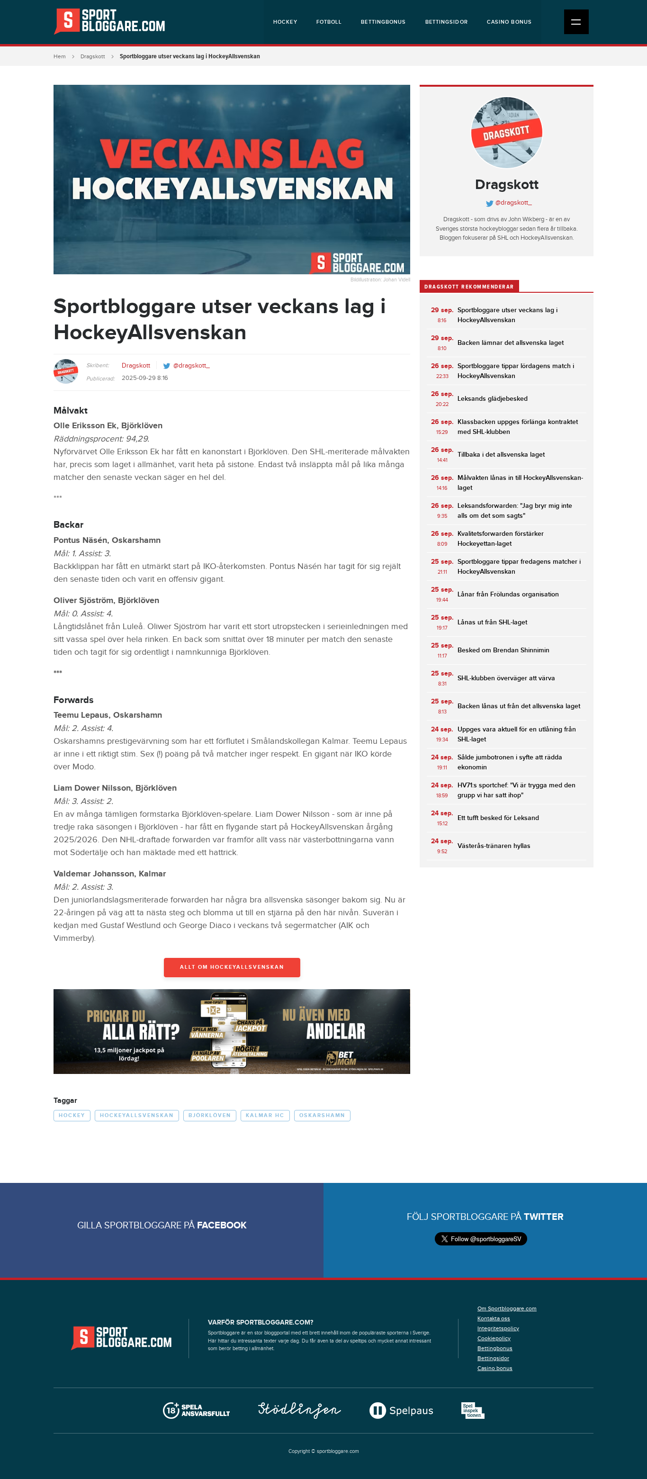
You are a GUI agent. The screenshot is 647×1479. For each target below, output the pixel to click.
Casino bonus (509, 22)
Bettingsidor (446, 22)
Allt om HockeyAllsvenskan (232, 967)
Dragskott (93, 56)
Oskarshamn (322, 1115)
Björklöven (210, 1115)
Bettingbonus (383, 22)
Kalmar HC (265, 1115)
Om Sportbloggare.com (507, 1308)
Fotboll (329, 22)
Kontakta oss (493, 1318)
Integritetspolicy (498, 1328)
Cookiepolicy (494, 1338)
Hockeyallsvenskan (137, 1115)
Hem (60, 56)
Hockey (285, 22)
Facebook (222, 1225)
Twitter (544, 1217)
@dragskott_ (191, 366)
